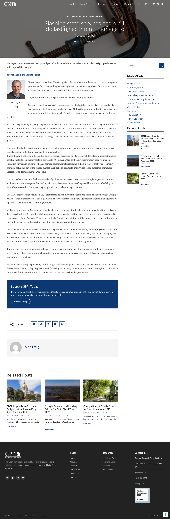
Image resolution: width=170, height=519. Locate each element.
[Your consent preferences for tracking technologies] (165, 514)
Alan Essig (71, 16)
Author (79, 16)
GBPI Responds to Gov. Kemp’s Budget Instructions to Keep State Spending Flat (23, 409)
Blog (85, 16)
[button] (34, 324)
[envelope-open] (163, 4)
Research (102, 4)
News (115, 4)
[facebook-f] (151, 4)
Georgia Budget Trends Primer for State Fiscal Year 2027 (99, 407)
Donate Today (20, 301)
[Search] (161, 65)
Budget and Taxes (95, 16)
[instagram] (159, 4)
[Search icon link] (139, 4)
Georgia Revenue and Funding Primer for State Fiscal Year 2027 (61, 409)
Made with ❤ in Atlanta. (157, 516)
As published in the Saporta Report (23, 75)
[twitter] (147, 4)
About (71, 4)
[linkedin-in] (155, 4)
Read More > (11, 426)
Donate (127, 4)
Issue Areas (85, 4)
